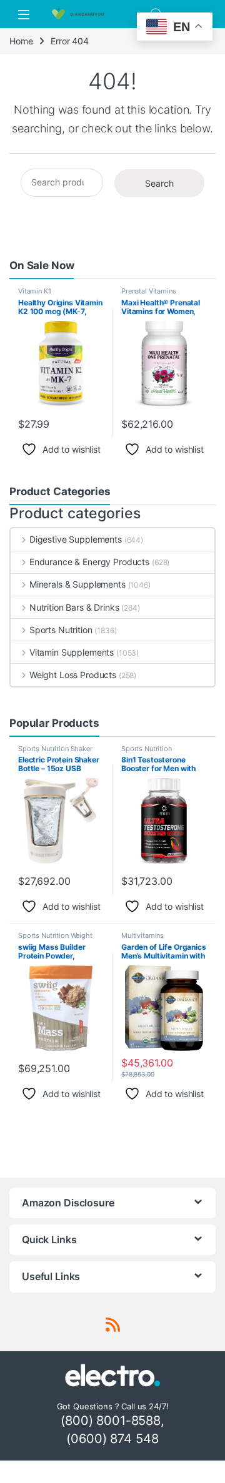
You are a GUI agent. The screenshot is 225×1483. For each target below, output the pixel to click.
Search (159, 183)
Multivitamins (142, 935)
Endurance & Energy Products (89, 561)
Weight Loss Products (72, 674)
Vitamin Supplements (71, 652)
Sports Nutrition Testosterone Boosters (157, 752)
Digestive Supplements (75, 539)
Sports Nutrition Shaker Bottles (55, 752)
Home (20, 41)
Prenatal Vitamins (148, 291)
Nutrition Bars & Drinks (74, 607)
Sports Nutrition (60, 629)
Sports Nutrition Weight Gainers (55, 939)
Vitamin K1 (34, 291)
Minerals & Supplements (77, 584)
